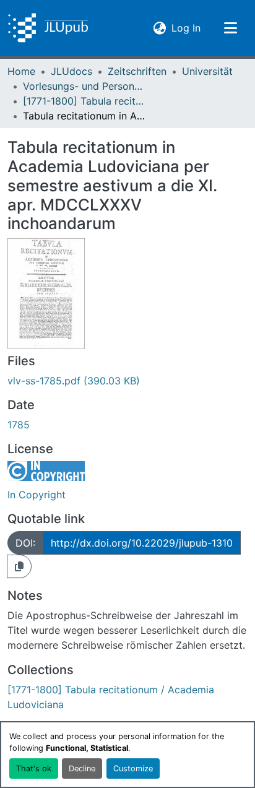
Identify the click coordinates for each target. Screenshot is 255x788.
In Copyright (36, 494)
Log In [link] (186, 27)
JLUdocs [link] (71, 71)
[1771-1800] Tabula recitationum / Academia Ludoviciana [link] (85, 101)
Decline (82, 768)
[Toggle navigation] (230, 28)
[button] (48, 27)
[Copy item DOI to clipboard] (19, 566)
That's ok (33, 768)
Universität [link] (207, 71)
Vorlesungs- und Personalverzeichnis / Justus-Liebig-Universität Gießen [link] (85, 86)
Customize (133, 768)
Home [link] (21, 71)
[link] (127, 380)
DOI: (25, 543)
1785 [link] (18, 424)
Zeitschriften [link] (137, 71)
